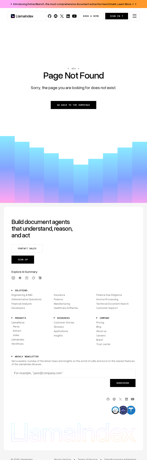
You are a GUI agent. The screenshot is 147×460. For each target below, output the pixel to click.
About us (101, 331)
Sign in (115, 16)
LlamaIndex (17, 339)
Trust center (103, 344)
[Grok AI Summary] (33, 278)
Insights (58, 335)
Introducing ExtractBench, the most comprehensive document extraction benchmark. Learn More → (73, 4)
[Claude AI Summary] (40, 278)
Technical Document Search (112, 303)
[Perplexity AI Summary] (27, 278)
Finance (58, 299)
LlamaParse (17, 322)
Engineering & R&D (22, 294)
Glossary (59, 326)
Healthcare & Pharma (66, 307)
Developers (18, 307)
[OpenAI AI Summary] (13, 278)
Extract (17, 330)
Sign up (23, 259)
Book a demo (91, 16)
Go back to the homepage (73, 104)
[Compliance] (123, 410)
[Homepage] (22, 16)
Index (16, 335)
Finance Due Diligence (109, 294)
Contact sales (27, 248)
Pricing (100, 322)
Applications (61, 331)
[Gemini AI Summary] (20, 278)
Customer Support (107, 307)
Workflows (17, 343)
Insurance (59, 294)
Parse (16, 326)
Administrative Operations (26, 299)
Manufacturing (62, 303)
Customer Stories (64, 322)
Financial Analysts (21, 303)
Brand (99, 339)
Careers (101, 335)
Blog (98, 326)
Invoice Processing (107, 299)
